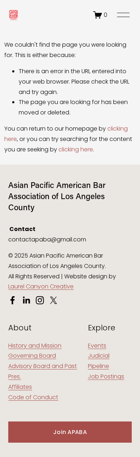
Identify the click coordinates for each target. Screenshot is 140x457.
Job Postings (106, 376)
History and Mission (34, 345)
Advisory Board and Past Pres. (42, 371)
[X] (53, 300)
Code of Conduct (33, 397)
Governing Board (32, 356)
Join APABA (70, 432)
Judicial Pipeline (98, 361)
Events (97, 345)
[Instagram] (40, 300)
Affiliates (20, 387)
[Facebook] (12, 300)
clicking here (76, 149)
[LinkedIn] (26, 300)
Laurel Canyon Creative (41, 286)
